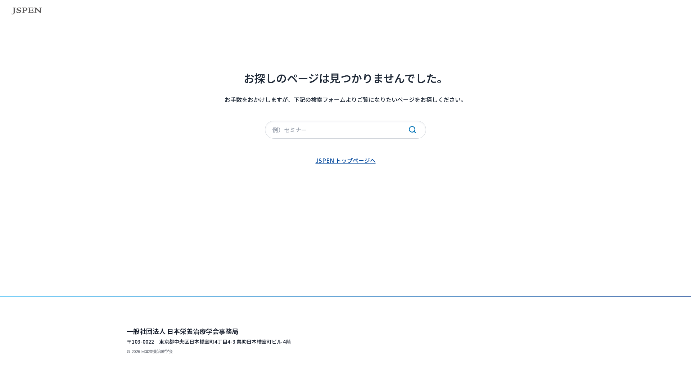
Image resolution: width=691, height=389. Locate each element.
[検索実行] (412, 130)
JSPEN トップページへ (346, 160)
